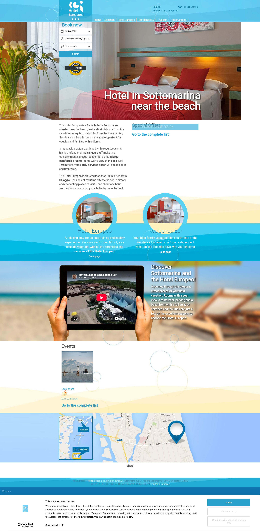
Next (249, 63)
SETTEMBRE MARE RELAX (153, 127)
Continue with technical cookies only (229, 521)
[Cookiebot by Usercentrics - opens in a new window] (25, 525)
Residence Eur (146, 242)
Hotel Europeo (126, 19)
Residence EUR (147, 19)
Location (109, 19)
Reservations (178, 19)
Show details (52, 525)
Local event (68, 388)
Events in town (70, 398)
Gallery (163, 19)
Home (97, 19)
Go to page (94, 256)
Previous (11, 63)
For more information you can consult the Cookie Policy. (101, 517)
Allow (229, 502)
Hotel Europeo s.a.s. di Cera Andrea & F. (105, 481)
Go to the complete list (150, 134)
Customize (227, 511)
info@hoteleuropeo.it (160, 484)
